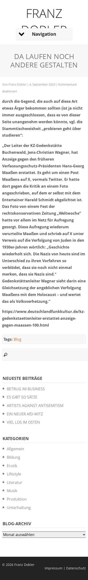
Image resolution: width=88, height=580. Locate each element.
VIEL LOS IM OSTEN (23, 422)
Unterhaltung (19, 507)
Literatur (14, 482)
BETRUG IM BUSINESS (26, 388)
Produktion (17, 499)
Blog (17, 339)
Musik (12, 490)
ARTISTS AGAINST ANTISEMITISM (35, 405)
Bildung (13, 457)
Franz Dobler (44, 21)
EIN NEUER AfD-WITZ (25, 414)
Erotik (12, 465)
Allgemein (15, 448)
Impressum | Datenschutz (65, 568)
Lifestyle (14, 474)
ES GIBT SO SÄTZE (22, 397)
